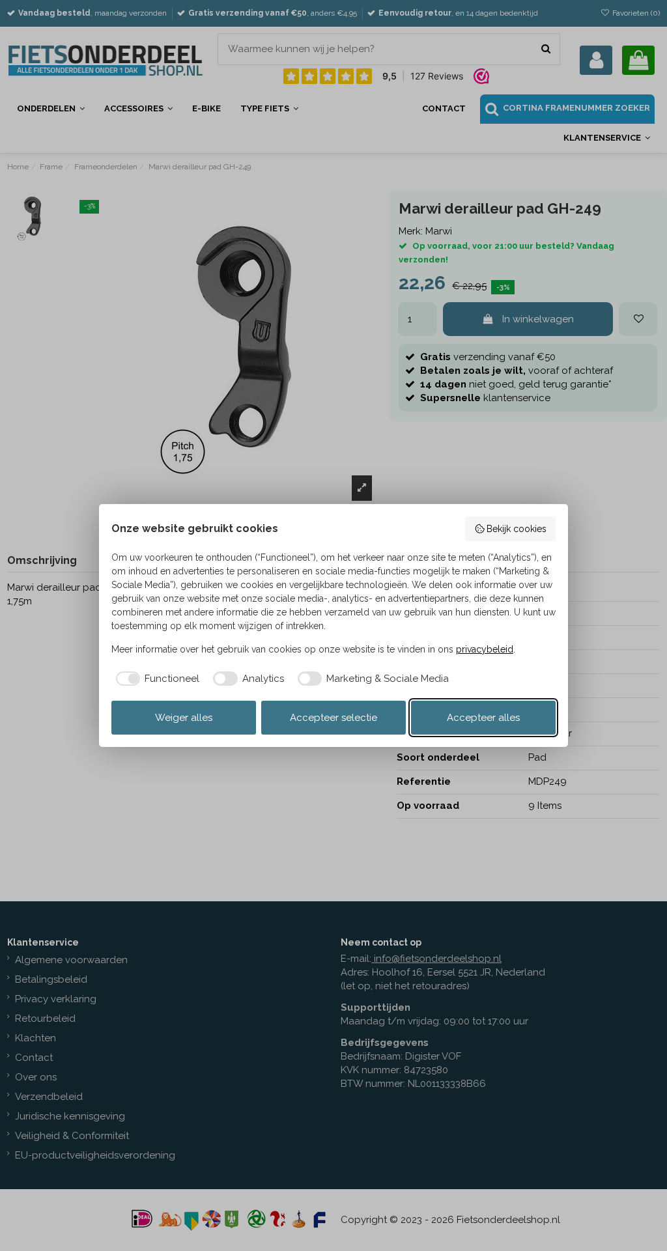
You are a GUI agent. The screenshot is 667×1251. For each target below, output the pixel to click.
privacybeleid (484, 649)
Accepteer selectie (333, 718)
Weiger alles (183, 718)
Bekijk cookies (516, 529)
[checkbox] (155, 678)
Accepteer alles (483, 718)
